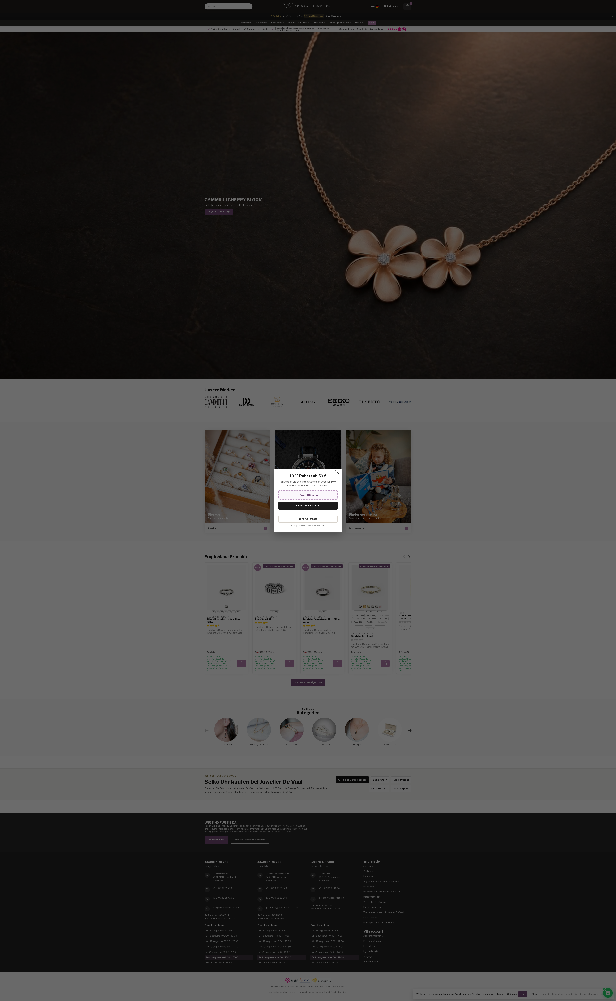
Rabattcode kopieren (308, 505)
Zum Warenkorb (308, 518)
